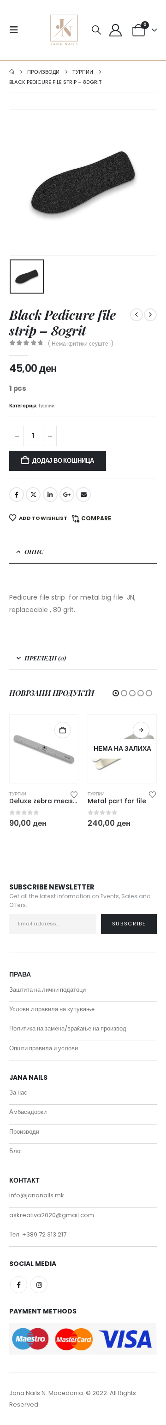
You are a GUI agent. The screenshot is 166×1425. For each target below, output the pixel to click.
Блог (16, 1151)
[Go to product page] (44, 749)
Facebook (16, 494)
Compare (96, 518)
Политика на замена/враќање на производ (67, 1028)
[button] (16, 30)
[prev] (136, 314)
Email (83, 494)
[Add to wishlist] (74, 794)
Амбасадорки (28, 1111)
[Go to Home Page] (11, 72)
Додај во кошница (63, 460)
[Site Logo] (64, 30)
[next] (150, 314)
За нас (18, 1092)
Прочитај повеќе (141, 730)
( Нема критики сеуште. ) (80, 343)
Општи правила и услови (43, 1048)
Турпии (46, 405)
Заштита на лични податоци (47, 989)
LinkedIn (50, 494)
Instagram (38, 1284)
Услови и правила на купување (52, 1009)
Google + (66, 494)
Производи (24, 1131)
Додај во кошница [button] (62, 730)
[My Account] (115, 30)
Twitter (33, 494)
